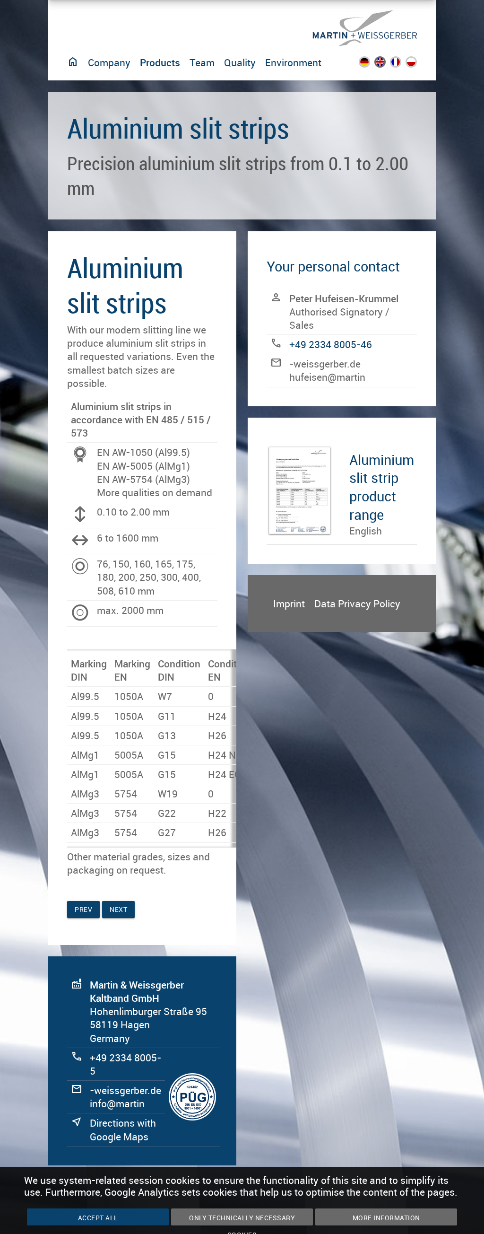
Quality (240, 62)
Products (160, 62)
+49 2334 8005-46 (330, 344)
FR (401, 64)
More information (386, 1217)
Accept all (98, 1217)
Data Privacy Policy (357, 603)
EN (386, 64)
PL (417, 64)
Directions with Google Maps (123, 1129)
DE (370, 64)
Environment (293, 62)
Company (109, 62)
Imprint (289, 603)
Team (202, 62)
